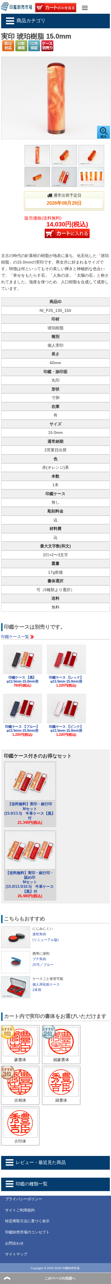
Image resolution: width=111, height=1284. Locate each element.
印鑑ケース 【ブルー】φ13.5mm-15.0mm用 (22, 729)
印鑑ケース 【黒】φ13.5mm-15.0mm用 (22, 679)
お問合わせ (14, 1243)
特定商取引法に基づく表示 (27, 1221)
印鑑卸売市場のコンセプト (27, 1232)
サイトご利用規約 (20, 1210)
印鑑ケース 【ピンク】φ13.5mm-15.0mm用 (66, 729)
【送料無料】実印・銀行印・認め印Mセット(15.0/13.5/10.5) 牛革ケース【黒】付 (30, 882)
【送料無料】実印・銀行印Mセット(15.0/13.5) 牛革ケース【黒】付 (29, 811)
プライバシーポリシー (23, 1199)
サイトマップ (16, 1254)
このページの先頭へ (60, 1278)
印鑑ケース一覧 (15, 636)
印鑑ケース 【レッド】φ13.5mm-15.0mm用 (66, 679)
